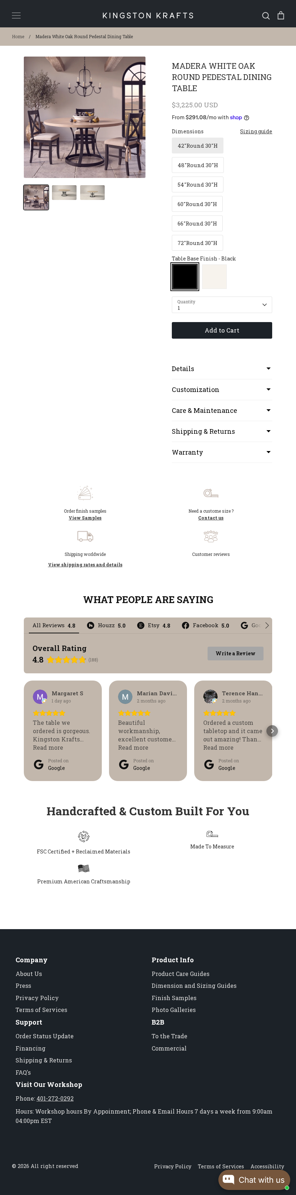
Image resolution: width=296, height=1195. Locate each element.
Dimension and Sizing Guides (194, 985)
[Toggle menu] (16, 15)
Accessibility (267, 1166)
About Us (29, 973)
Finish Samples (174, 998)
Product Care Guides (180, 973)
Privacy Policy (37, 998)
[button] (24, 731)
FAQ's (23, 1072)
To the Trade (169, 1036)
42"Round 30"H (198, 145)
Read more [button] (48, 747)
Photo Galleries (174, 1009)
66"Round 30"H (197, 223)
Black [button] (185, 277)
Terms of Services (41, 1009)
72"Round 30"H (197, 242)
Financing (30, 1048)
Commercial (169, 1048)
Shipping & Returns (44, 1060)
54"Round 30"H (198, 184)
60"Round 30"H (197, 204)
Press (23, 985)
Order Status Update (45, 1036)
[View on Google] (40, 697)
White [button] (214, 277)
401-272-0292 (55, 1098)
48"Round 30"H (198, 165)
